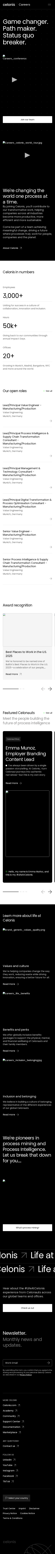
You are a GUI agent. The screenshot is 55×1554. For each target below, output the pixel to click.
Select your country (18, 1498)
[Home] (10, 4)
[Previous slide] (43, 689)
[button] (49, 4)
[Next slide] (50, 689)
